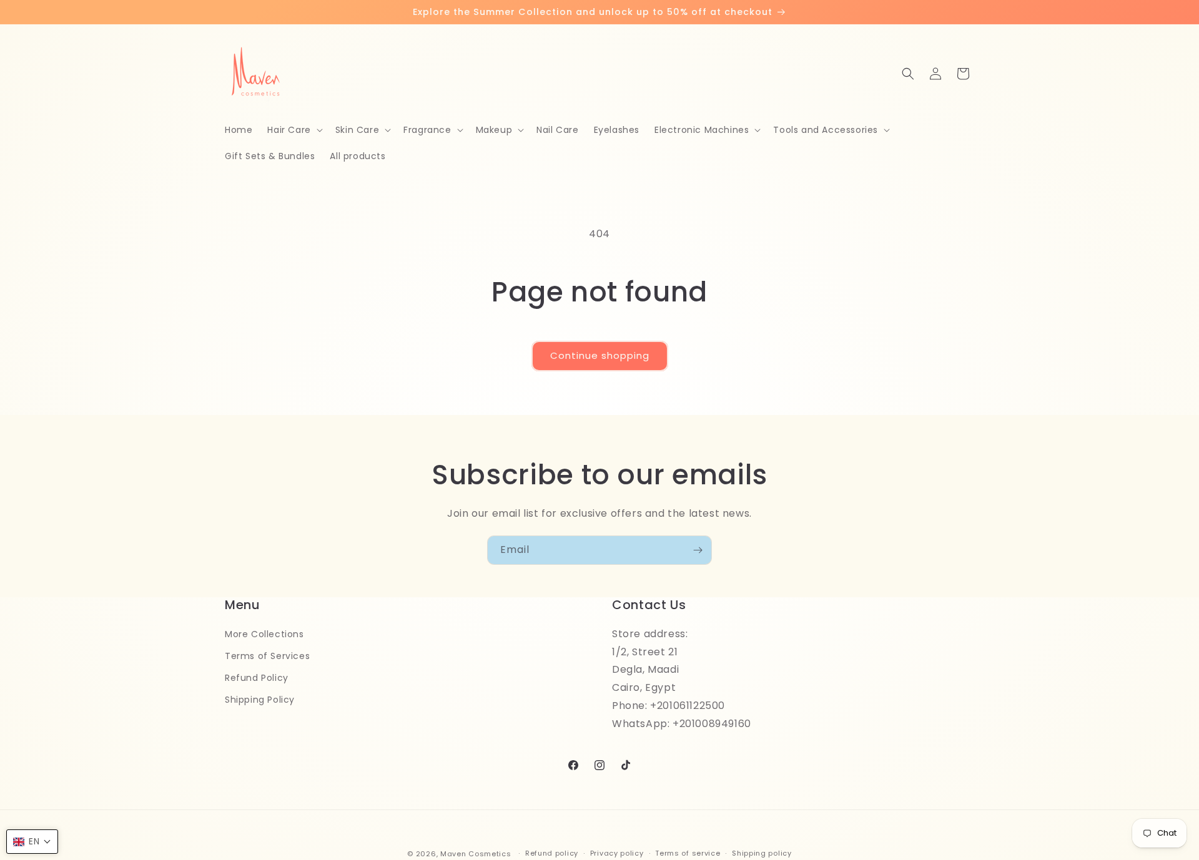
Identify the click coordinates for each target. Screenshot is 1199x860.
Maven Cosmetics (475, 854)
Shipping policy (762, 853)
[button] (293, 130)
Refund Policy (257, 678)
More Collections (264, 634)
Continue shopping (599, 355)
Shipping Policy (260, 699)
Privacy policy (617, 853)
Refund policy (551, 853)
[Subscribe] (697, 550)
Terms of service (687, 853)
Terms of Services (267, 656)
